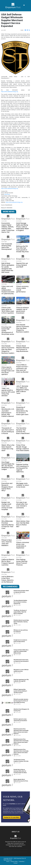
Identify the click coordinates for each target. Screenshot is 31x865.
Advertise (21, 861)
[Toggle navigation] (24, 5)
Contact (15, 863)
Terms (7, 861)
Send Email (7, 194)
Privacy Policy (14, 861)
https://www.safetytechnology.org (9, 91)
